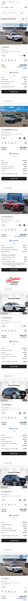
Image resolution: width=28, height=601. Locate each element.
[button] (2, 7)
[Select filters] (23, 19)
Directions (6, 7)
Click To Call (14, 92)
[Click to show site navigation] (25, 7)
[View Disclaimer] (15, 60)
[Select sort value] (25, 19)
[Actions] (25, 47)
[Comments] (26, 60)
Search (22, 12)
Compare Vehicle (8, 101)
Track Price (15, 72)
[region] (14, 83)
